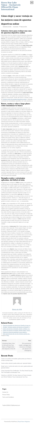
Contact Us (5, 392)
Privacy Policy (6, 394)
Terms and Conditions (8, 397)
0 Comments (15, 26)
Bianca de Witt (24, 26)
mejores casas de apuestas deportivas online (14, 99)
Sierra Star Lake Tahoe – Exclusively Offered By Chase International (11, 6)
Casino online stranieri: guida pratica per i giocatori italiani (16, 363)
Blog (7, 335)
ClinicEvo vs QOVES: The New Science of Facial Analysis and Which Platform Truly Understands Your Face (16, 376)
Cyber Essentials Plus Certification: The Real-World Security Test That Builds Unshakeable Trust (17, 371)
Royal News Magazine (24, 421)
